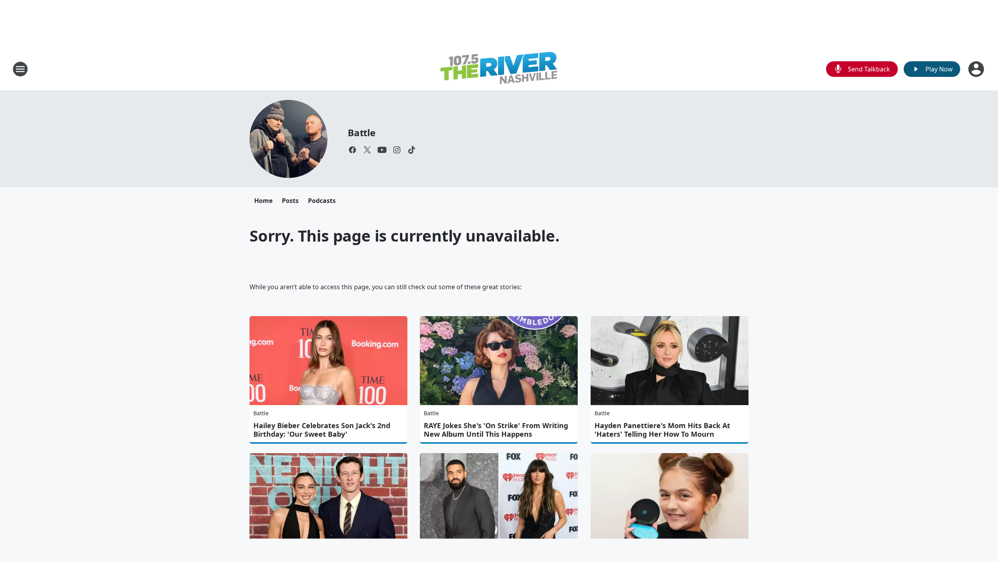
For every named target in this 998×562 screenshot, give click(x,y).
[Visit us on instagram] (397, 150)
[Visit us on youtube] (382, 150)
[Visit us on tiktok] (411, 150)
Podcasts (322, 200)
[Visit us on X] (367, 150)
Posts (290, 200)
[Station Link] (499, 69)
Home (263, 200)
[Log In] (977, 69)
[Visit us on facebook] (352, 150)
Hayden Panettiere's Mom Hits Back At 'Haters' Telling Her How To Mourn (662, 429)
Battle (361, 132)
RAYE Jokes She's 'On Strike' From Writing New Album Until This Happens (496, 429)
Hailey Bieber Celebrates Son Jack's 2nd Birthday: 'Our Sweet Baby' (321, 429)
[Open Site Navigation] (20, 69)
